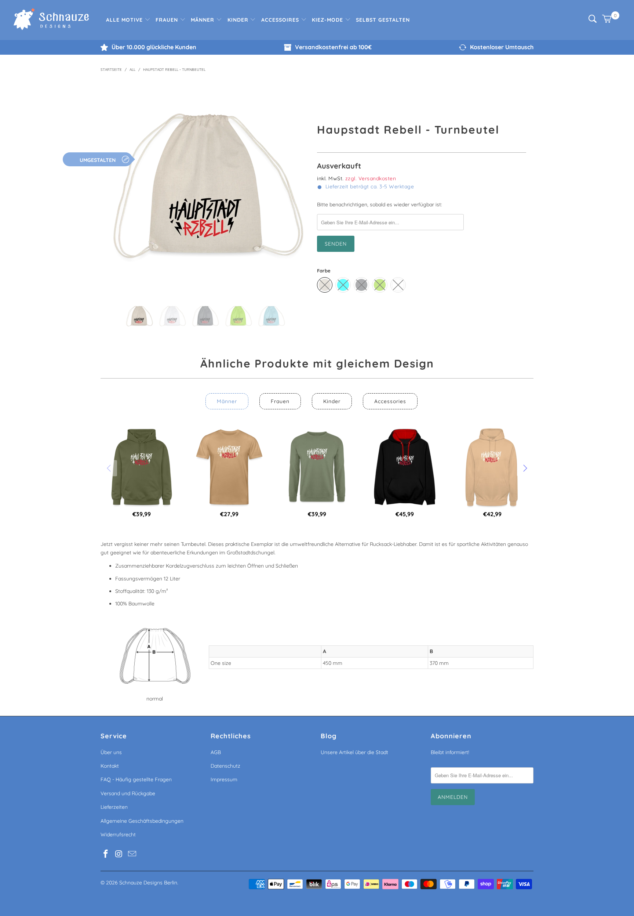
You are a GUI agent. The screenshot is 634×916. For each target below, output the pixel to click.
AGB (216, 752)
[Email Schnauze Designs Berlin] (132, 854)
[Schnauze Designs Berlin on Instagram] (119, 854)
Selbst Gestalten (383, 20)
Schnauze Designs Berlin (148, 882)
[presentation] (109, 468)
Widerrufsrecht (118, 834)
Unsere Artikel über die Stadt (354, 752)
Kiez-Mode (328, 20)
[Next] (298, 185)
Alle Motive (125, 20)
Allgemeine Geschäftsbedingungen (142, 821)
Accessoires (281, 20)
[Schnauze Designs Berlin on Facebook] (106, 854)
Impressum (224, 779)
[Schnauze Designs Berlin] (51, 20)
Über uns (111, 752)
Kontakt (110, 766)
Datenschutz (225, 766)
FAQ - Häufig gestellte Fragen (136, 779)
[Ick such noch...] (593, 21)
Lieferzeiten (114, 807)
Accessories (390, 401)
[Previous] (111, 185)
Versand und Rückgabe (128, 793)
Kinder (238, 20)
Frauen (168, 20)
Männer (203, 20)
